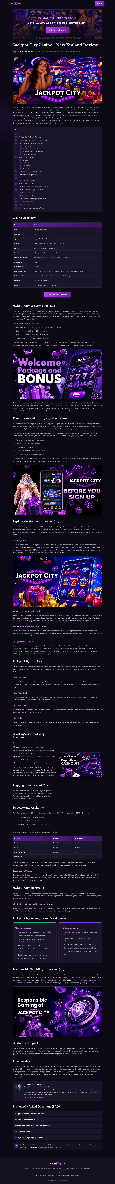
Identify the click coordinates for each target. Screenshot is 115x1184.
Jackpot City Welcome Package (30, 137)
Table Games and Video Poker (31, 149)
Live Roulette (26, 160)
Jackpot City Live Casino (27, 157)
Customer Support (26, 202)
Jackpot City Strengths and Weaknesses (34, 190)
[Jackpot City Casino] (16, 3)
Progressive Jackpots (29, 154)
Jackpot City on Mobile (27, 184)
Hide (98, 130)
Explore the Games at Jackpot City (31, 143)
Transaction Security (28, 181)
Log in (90, 3)
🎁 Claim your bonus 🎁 (57, 30)
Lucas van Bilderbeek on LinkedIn (34, 1097)
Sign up (99, 3)
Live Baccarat (26, 165)
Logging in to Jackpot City (28, 175)
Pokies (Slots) (26, 146)
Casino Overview (25, 134)
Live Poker (25, 168)
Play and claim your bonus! (57, 294)
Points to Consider (28, 195)
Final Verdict (24, 205)
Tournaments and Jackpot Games (32, 151)
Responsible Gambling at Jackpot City (33, 199)
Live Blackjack (26, 163)
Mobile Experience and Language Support (35, 187)
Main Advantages (27, 193)
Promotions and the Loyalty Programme (33, 140)
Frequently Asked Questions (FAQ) (32, 208)
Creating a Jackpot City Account (30, 171)
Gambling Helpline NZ (57, 980)
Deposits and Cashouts (27, 178)
